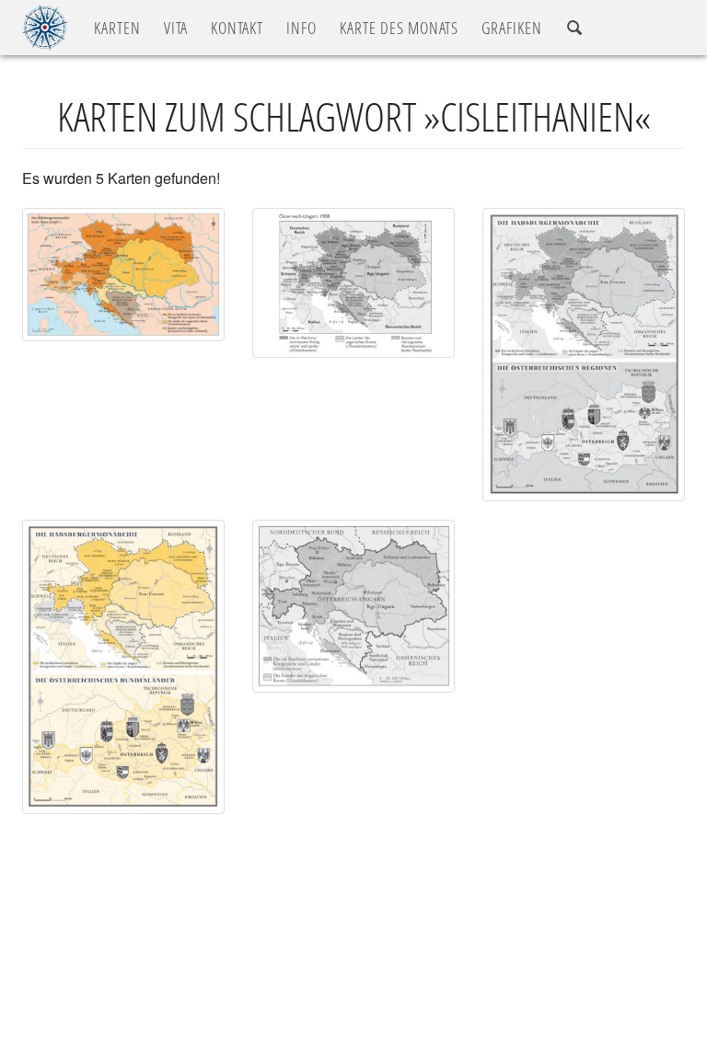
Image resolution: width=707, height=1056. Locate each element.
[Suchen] (574, 28)
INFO (301, 28)
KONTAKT (237, 28)
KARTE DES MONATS (399, 28)
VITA (176, 28)
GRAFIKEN (511, 28)
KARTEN (117, 28)
